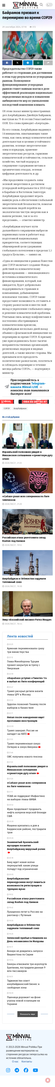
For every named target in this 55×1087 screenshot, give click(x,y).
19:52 (11, 894)
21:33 (11, 762)
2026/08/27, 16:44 (13, 624)
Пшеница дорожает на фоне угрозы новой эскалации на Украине (23, 1001)
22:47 (11, 687)
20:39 (11, 821)
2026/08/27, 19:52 (13, 545)
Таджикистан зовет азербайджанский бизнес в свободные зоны (23, 984)
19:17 (11, 947)
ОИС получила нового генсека (24, 756)
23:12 (11, 657)
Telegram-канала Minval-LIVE (28, 385)
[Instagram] (8, 1070)
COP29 (7, 408)
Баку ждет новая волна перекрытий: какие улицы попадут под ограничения (22, 866)
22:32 (11, 700)
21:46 (11, 753)
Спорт (7, 490)
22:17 (11, 713)
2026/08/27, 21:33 (13, 463)
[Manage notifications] (47, 1080)
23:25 (11, 644)
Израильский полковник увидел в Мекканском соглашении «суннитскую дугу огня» (27, 455)
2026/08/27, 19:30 (13, 586)
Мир (7, 532)
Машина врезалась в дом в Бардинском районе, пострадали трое (26, 829)
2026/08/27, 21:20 (13, 504)
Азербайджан (20, 408)
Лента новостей (20, 636)
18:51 (11, 977)
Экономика (10, 573)
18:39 (11, 993)
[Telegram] (17, 1070)
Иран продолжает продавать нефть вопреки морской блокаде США (26, 812)
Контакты (27, 1061)
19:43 (11, 907)
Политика (9, 446)
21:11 (11, 792)
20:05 (11, 874)
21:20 (11, 779)
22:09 (11, 726)
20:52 (11, 805)
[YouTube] (35, 1070)
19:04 (11, 960)
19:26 (11, 934)
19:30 (11, 921)
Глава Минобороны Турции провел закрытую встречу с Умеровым (23, 665)
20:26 (11, 838)
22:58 (11, 674)
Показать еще (27, 1014)
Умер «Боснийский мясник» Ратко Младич (26, 619)
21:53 (11, 739)
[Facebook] (26, 1070)
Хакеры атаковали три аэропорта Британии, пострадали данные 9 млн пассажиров (27, 967)
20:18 (11, 858)
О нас (15, 1061)
